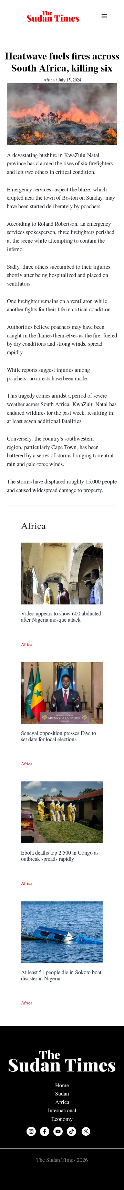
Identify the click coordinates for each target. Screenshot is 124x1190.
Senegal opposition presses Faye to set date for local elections (58, 736)
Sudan (62, 1093)
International (62, 1110)
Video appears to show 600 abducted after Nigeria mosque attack (61, 616)
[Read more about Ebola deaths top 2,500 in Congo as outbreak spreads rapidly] (62, 811)
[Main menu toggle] (104, 16)
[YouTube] (58, 1131)
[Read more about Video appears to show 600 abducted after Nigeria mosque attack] (62, 572)
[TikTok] (71, 1131)
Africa (49, 80)
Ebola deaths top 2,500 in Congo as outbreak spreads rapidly (60, 855)
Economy (62, 1119)
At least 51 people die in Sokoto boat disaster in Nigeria (61, 975)
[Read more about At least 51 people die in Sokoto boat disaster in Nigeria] (62, 931)
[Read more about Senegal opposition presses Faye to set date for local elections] (62, 692)
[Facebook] (44, 1131)
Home (62, 1085)
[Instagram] (31, 1131)
